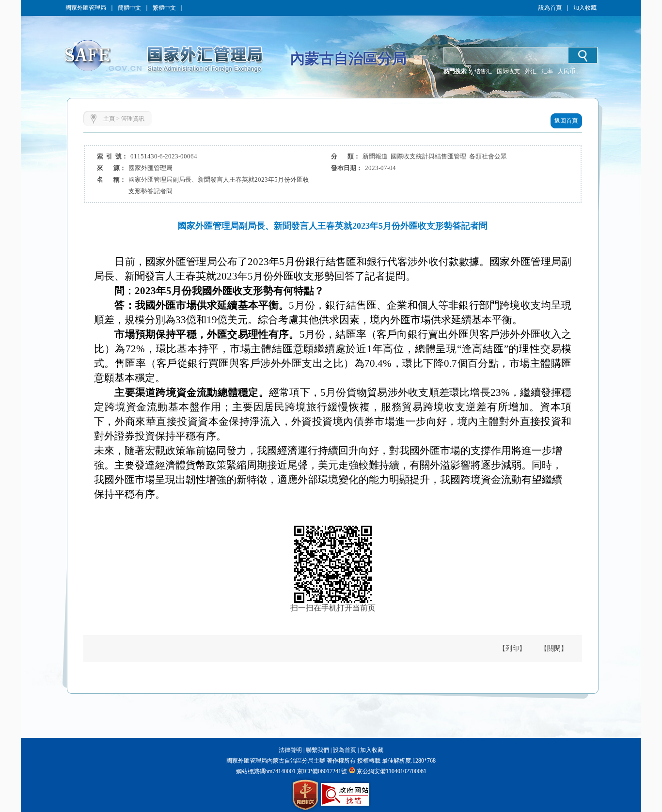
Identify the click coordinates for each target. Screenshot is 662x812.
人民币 (566, 71)
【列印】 (512, 648)
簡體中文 (129, 7)
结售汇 (483, 71)
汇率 (547, 71)
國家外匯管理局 (85, 7)
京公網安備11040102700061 (391, 771)
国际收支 (508, 71)
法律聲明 (290, 750)
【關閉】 (553, 648)
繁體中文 (164, 7)
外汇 (530, 71)
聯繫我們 (317, 750)
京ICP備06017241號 (321, 771)
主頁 (109, 118)
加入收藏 (585, 7)
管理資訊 (132, 118)
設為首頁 (550, 7)
